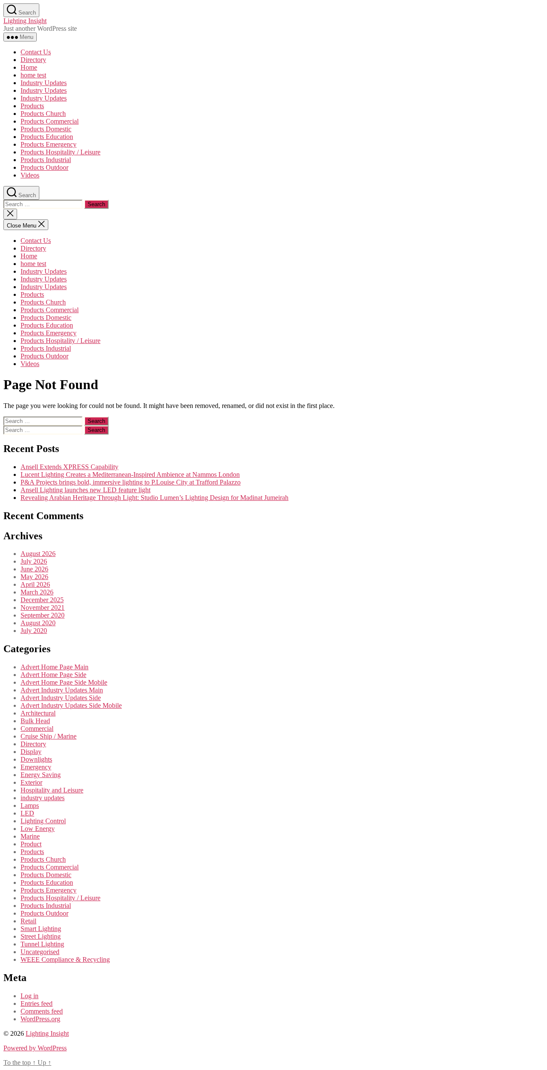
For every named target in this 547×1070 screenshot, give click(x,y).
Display (31, 751)
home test (33, 75)
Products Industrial (46, 159)
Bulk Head (35, 720)
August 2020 (38, 623)
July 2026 (34, 561)
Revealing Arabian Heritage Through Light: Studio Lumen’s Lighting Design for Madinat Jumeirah (154, 497)
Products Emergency (48, 144)
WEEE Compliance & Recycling (65, 959)
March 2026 (37, 592)
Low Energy (38, 828)
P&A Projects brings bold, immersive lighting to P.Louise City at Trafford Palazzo (131, 482)
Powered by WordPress (35, 1048)
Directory (33, 59)
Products (32, 105)
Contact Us (36, 52)
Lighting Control (43, 821)
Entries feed (37, 1003)
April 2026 (35, 584)
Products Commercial (50, 121)
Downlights (36, 759)
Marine (30, 836)
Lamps (30, 805)
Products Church (43, 113)
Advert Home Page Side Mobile (64, 682)
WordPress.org (40, 1019)
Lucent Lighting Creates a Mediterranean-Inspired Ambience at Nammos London (130, 474)
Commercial (37, 728)
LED (27, 813)
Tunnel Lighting (42, 944)
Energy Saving (41, 774)
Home (29, 67)
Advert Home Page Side (53, 674)
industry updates (43, 797)
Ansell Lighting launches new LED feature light (85, 490)
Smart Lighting (41, 928)
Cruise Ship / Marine (48, 736)
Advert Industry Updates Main (62, 690)
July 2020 (34, 630)
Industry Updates (44, 82)
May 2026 (34, 576)
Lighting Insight (25, 20)
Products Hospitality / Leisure (60, 152)
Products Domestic (46, 129)
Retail (28, 921)
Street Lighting (41, 936)
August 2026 (38, 553)
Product (31, 844)
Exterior (31, 782)
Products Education (47, 136)
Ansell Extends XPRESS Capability (69, 466)
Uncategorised (40, 951)
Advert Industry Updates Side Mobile (71, 705)
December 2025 (42, 599)
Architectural (38, 713)
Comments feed (42, 1011)
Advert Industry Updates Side (61, 697)
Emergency (36, 767)
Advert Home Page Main (54, 667)
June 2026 (34, 569)
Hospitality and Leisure (52, 790)
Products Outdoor (44, 167)
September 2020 (43, 615)
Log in (29, 995)
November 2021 (43, 607)
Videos (30, 175)
